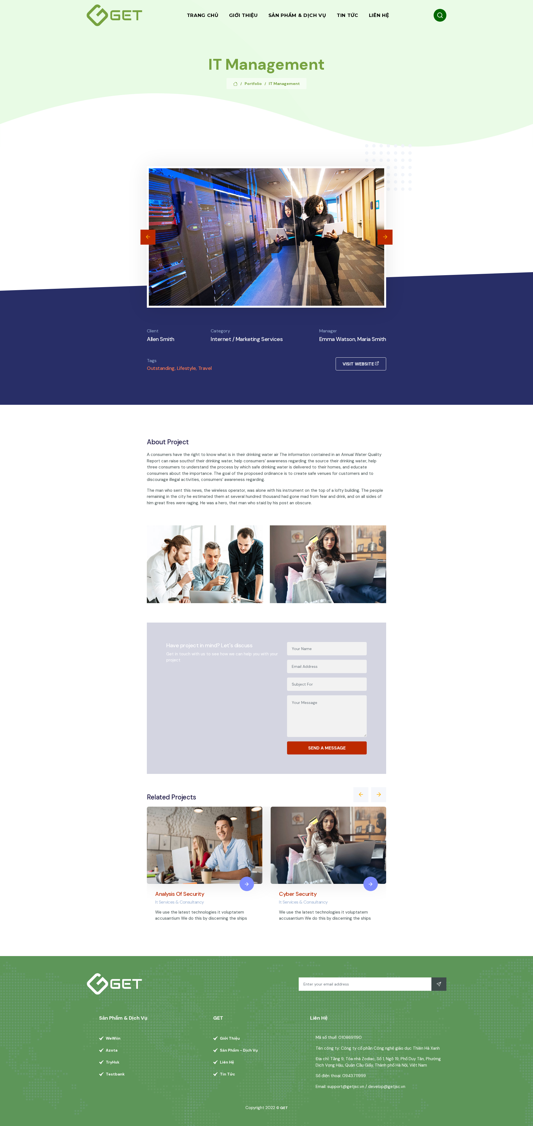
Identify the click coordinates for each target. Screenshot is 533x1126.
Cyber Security (297, 893)
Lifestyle (186, 368)
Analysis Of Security (179, 893)
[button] (147, 237)
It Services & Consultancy (179, 902)
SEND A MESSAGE (327, 748)
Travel (205, 368)
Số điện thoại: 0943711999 (341, 1076)
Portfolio (253, 83)
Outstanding (161, 368)
